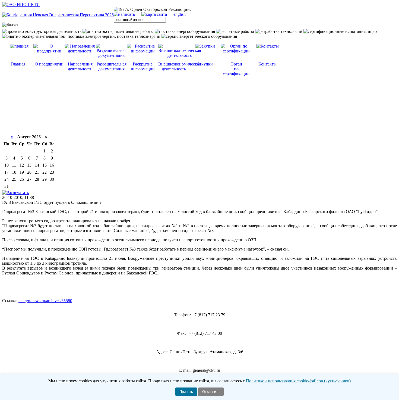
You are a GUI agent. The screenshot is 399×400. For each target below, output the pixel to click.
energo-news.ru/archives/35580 (45, 300)
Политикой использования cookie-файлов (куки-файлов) (298, 381)
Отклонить (211, 392)
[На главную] (21, 4)
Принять (186, 392)
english (179, 14)
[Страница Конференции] (58, 14)
